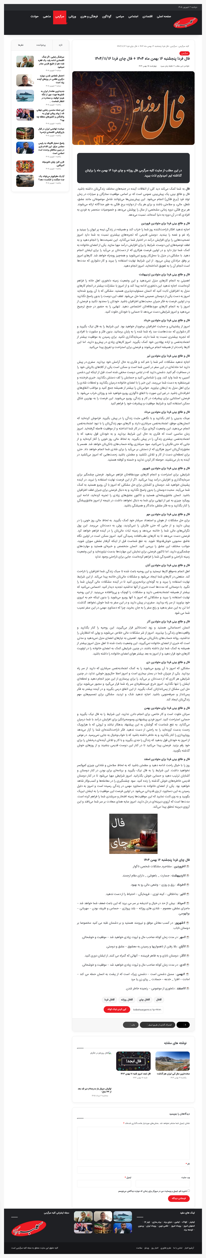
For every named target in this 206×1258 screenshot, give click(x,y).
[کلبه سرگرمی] (185, 22)
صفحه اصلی (164, 16)
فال (158, 1000)
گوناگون (106, 16)
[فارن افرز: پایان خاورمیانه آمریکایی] (25, 166)
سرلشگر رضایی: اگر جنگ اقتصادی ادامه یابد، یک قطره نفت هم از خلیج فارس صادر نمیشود (51, 62)
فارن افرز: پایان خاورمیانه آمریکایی (53, 163)
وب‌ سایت (185, 1177)
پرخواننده (41, 45)
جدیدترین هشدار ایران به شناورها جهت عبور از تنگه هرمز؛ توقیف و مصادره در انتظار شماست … (52, 96)
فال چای (143, 1000)
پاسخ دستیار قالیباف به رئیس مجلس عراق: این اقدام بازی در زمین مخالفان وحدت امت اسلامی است (51, 148)
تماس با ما (177, 1248)
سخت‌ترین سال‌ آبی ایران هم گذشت (173, 1074)
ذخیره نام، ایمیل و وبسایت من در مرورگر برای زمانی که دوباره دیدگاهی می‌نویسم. (152, 1191)
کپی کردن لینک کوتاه (117, 1009)
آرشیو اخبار (189, 1248)
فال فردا (108, 1000)
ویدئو (147, 1248)
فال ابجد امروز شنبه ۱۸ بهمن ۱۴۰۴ (136, 1074)
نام (188, 1164)
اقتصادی (147, 16)
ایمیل (128, 1177)
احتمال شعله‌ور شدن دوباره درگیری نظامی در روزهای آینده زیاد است (50, 79)
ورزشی (72, 16)
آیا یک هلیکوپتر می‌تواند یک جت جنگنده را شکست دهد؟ (51, 178)
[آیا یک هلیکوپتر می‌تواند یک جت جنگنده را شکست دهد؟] (25, 181)
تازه (60, 45)
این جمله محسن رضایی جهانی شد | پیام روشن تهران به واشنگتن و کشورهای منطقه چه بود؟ (50, 115)
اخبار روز (154, 1248)
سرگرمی (59, 16)
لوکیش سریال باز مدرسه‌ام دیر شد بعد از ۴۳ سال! (94, 1090)
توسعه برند (188, 1230)
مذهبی (47, 16)
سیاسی (120, 16)
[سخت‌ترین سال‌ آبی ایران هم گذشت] (172, 1061)
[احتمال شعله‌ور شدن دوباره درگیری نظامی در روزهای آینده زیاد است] (25, 80)
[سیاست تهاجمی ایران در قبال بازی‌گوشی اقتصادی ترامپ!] (25, 133)
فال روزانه (126, 1000)
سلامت (139, 1248)
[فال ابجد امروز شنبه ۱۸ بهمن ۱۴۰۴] (133, 1061)
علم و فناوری (166, 1248)
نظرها (20, 45)
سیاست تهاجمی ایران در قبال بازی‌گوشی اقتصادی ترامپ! (51, 130)
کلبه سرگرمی (184, 46)
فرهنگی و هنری (89, 16)
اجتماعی (133, 16)
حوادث (34, 16)
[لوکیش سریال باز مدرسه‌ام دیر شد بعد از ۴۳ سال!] (94, 1069)
